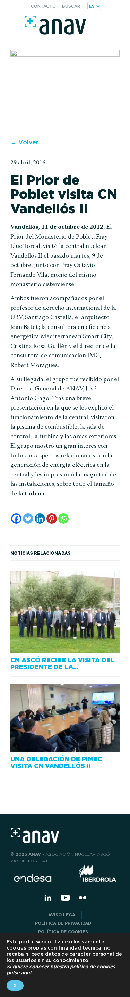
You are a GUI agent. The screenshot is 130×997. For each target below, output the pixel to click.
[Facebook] (16, 518)
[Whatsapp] (63, 518)
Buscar (71, 6)
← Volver (24, 142)
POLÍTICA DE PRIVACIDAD (63, 923)
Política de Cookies (63, 931)
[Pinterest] (51, 518)
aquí (26, 973)
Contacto (43, 6)
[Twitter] (28, 518)
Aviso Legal (63, 915)
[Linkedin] (40, 518)
